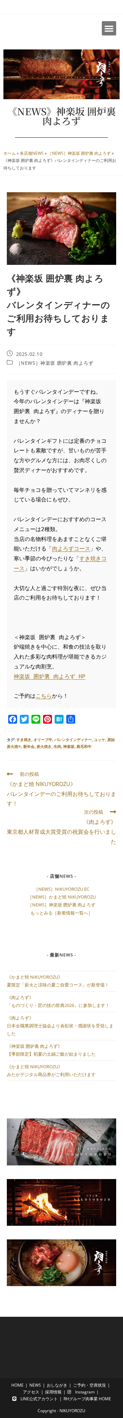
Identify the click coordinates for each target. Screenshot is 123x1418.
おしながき (57, 1385)
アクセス (31, 1392)
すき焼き (23, 739)
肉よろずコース (71, 548)
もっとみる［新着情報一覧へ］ (61, 913)
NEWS (35, 1385)
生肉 (57, 746)
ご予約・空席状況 (89, 1385)
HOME (17, 1385)
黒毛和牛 (84, 746)
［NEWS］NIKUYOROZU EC (61, 889)
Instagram (83, 1392)
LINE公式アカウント (37, 1399)
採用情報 (53, 1392)
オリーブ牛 (42, 739)
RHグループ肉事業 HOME (87, 1399)
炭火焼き (44, 746)
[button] (109, 28)
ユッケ (99, 739)
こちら (44, 696)
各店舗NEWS (32, 153)
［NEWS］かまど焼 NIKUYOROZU (62, 897)
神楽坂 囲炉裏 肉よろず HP (49, 676)
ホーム (9, 153)
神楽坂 (68, 746)
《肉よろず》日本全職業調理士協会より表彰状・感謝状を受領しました (60, 1026)
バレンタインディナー (73, 739)
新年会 (29, 746)
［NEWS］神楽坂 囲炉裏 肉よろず (79, 153)
